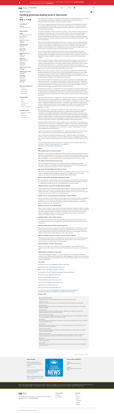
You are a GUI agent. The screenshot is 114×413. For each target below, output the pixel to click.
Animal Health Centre (25, 117)
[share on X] (22, 19)
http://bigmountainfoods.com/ (57, 267)
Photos (69, 362)
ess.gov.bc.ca (50, 3)
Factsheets (23, 88)
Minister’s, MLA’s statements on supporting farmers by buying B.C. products (34, 364)
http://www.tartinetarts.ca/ (52, 277)
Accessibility (78, 400)
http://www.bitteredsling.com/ (53, 274)
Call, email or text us (23, 398)
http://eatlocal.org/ (58, 282)
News (62, 7)
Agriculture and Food (25, 11)
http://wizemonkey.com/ (51, 285)
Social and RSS (59, 397)
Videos (68, 367)
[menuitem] (64, 395)
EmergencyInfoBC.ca (79, 2)
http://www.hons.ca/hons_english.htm (59, 264)
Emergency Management (26, 106)
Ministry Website (24, 89)
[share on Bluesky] (28, 19)
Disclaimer (78, 397)
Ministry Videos (24, 93)
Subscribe (69, 7)
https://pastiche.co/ (57, 280)
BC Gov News (32, 7)
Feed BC (22, 101)
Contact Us (78, 404)
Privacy (77, 398)
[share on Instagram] (24, 19)
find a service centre (33, 398)
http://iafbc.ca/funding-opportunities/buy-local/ (50, 145)
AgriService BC (23, 115)
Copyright (78, 402)
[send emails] (30, 19)
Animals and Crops (24, 102)
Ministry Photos (24, 91)
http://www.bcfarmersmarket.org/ (65, 272)
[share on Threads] (26, 19)
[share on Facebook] (20, 19)
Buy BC (22, 99)
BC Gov (77, 395)
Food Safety (23, 104)
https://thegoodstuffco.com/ (53, 287)
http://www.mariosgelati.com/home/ (55, 269)
